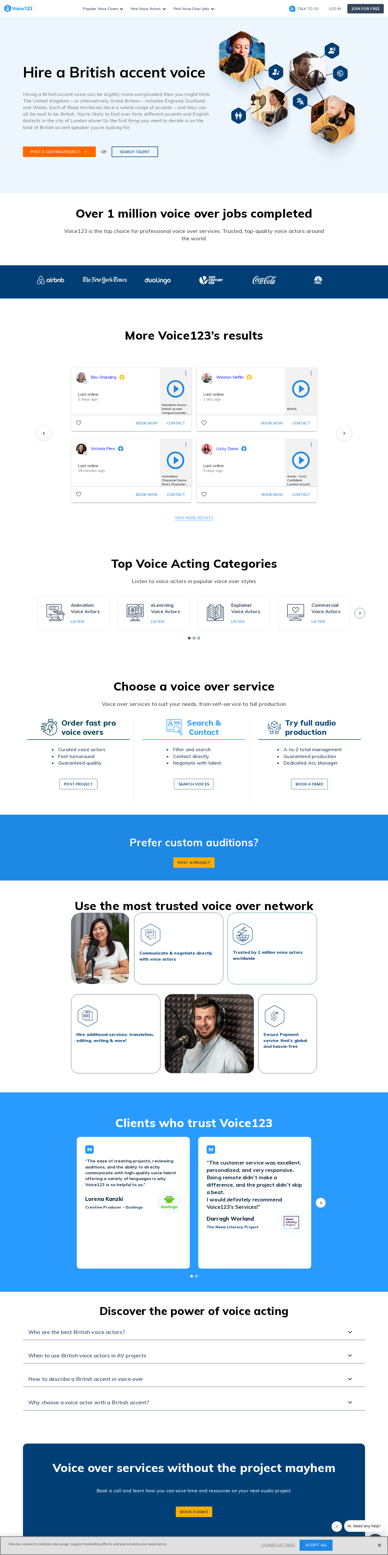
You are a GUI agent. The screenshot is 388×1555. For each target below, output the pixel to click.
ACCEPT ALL (316, 1545)
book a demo (310, 784)
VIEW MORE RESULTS (194, 517)
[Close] (379, 1545)
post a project (194, 862)
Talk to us (308, 8)
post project (78, 784)
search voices (193, 784)
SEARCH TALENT (135, 151)
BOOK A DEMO (194, 1511)
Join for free (366, 8)
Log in (335, 8)
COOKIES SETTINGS (278, 1545)
